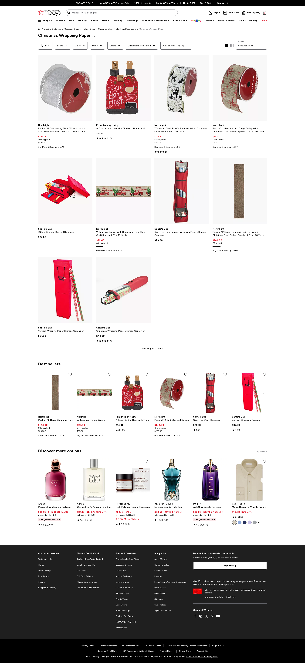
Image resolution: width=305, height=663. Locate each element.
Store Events (121, 605)
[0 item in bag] (264, 13)
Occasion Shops (71, 29)
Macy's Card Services (87, 582)
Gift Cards (81, 571)
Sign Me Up (230, 565)
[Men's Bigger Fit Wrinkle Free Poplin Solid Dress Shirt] (249, 479)
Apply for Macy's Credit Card (90, 559)
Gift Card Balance (85, 576)
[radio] (234, 522)
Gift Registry (121, 628)
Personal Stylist (122, 593)
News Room (159, 593)
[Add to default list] (70, 375)
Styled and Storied (162, 610)
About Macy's (160, 559)
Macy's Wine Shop (124, 588)
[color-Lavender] (250, 522)
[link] (65, 136)
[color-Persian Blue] (245, 522)
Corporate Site (160, 571)
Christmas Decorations (126, 29)
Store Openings (123, 610)
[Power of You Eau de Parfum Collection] (55, 479)
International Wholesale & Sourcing (170, 582)
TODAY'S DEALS (84, 3)
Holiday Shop (89, 29)
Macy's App (121, 571)
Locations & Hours (124, 565)
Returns (41, 582)
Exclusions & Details (214, 597)
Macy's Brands (122, 582)
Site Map (158, 599)
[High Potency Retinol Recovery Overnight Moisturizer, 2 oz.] (133, 479)
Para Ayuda (43, 576)
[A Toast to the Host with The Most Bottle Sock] (123, 88)
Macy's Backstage (124, 576)
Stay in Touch (122, 599)
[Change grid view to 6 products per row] (232, 45)
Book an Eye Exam (124, 616)
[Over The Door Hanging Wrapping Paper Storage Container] (181, 191)
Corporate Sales (161, 565)
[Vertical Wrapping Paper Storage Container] (65, 290)
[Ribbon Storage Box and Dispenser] (65, 191)
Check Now (230, 597)
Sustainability (160, 605)
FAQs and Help (45, 559)
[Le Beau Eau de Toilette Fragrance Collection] (171, 479)
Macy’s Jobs (160, 588)
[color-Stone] (234, 522)
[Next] (88, 88)
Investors (158, 576)
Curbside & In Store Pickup (128, 559)
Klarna (41, 565)
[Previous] (42, 88)
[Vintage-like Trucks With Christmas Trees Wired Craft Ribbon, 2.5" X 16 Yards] (94, 392)
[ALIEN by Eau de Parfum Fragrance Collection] (210, 479)
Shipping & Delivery (47, 588)
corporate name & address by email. (202, 656)
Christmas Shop (105, 29)
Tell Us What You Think (126, 622)
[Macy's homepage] (40, 29)
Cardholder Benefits (86, 565)
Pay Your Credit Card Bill (88, 588)
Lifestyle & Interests (52, 29)
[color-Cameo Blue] (239, 522)
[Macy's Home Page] (49, 13)
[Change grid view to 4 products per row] (226, 46)
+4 (259, 522)
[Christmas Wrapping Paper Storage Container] (123, 290)
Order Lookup (44, 571)
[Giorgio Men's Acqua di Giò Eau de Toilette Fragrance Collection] (94, 479)
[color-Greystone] (255, 522)
